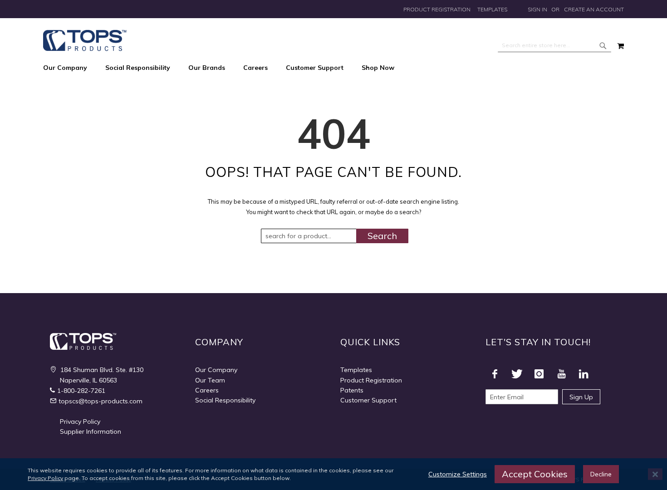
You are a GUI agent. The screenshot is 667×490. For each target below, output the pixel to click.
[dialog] (333, 474)
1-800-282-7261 (81, 391)
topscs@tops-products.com (100, 401)
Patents (351, 390)
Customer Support (368, 400)
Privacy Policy (80, 421)
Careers (207, 390)
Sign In (537, 9)
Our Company (216, 370)
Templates (492, 9)
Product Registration (437, 9)
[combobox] (554, 45)
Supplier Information (90, 431)
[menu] (333, 68)
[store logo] (85, 40)
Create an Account (594, 9)
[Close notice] (655, 474)
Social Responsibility (225, 400)
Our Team (210, 380)
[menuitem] (69, 68)
